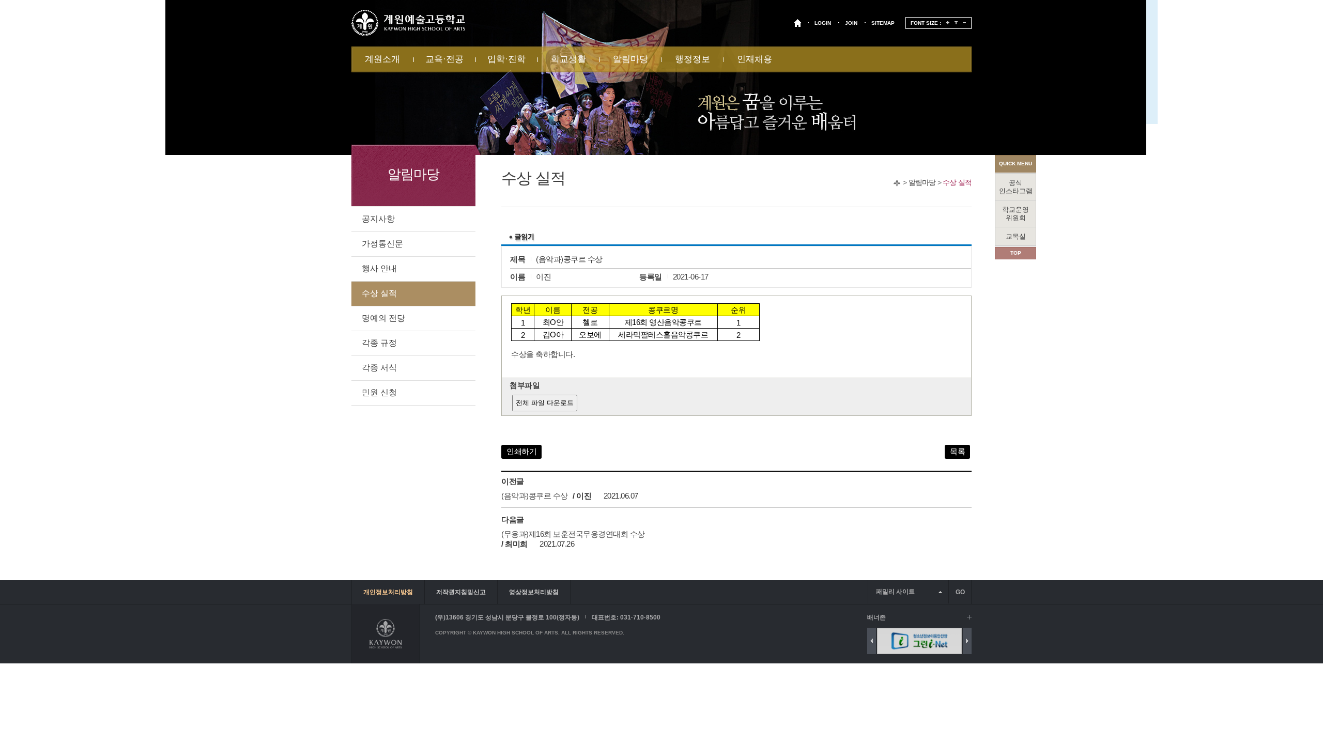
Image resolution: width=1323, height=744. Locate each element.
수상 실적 (957, 182)
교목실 (1016, 236)
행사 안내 (379, 268)
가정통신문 (382, 243)
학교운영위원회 (1015, 214)
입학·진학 (506, 59)
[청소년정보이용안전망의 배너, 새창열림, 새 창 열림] (880, 641)
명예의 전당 (383, 318)
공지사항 (378, 218)
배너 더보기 (969, 617)
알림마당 (630, 59)
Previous (871, 641)
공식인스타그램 (1016, 187)
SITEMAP (883, 23)
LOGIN (822, 23)
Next (967, 641)
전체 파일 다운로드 (545, 403)
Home (897, 183)
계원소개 (382, 59)
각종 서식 (379, 367)
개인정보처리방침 (388, 592)
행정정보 (692, 59)
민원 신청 (379, 392)
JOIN (851, 23)
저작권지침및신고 (461, 592)
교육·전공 (444, 59)
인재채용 (754, 59)
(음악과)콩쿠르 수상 (534, 495)
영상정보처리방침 (534, 592)
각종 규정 (379, 342)
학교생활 (568, 59)
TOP (1015, 253)
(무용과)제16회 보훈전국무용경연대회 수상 (573, 534)
